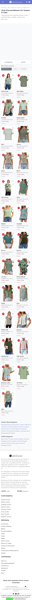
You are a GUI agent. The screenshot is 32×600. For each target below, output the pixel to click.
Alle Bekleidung (5, 424)
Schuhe (13, 433)
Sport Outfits (20, 443)
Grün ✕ (16, 69)
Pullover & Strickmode (7, 431)
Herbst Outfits (16, 441)
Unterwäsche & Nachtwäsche (9, 550)
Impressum (4, 568)
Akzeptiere (9, 598)
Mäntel (4, 427)
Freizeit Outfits (13, 439)
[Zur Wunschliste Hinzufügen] (13, 75)
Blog (2, 573)
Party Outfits (11, 443)
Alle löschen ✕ (6, 69)
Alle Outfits (4, 439)
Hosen (26, 427)
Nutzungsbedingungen (7, 563)
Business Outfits (6, 445)
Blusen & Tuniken (16, 7)
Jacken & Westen (25, 424)
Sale (9, 7)
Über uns (4, 561)
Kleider (17, 431)
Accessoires (15, 424)
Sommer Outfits (6, 509)
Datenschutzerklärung (20, 598)
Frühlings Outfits (6, 441)
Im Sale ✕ (24, 69)
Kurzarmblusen (26, 7)
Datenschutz (23, 487)
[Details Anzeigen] (13, 78)
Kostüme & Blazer (12, 427)
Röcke (3, 429)
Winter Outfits (24, 439)
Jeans (21, 427)
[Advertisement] (16, 39)
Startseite (3, 7)
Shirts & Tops (10, 429)
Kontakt (3, 570)
